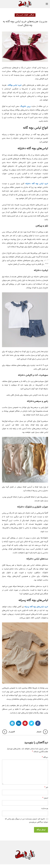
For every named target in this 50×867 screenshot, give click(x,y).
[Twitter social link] (31, 723)
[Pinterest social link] (25, 723)
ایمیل (45, 798)
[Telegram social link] (12, 723)
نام (46, 787)
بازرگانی (31, 15)
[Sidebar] (46, 263)
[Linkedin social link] (18, 723)
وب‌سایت (44, 808)
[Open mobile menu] (46, 4)
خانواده (26, 15)
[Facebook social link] (38, 723)
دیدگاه (45, 757)
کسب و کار (19, 15)
